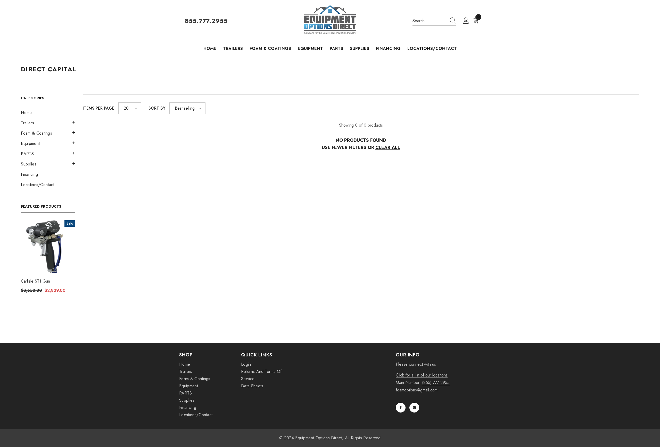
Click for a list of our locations (422, 375)
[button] (48, 122)
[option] (48, 258)
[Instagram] (414, 408)
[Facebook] (401, 408)
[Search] (434, 20)
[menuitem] (48, 113)
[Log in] (466, 21)
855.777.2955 (206, 21)
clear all (387, 147)
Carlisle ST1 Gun (35, 281)
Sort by (157, 108)
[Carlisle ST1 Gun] (48, 247)
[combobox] (429, 20)
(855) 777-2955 (436, 382)
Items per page (98, 108)
